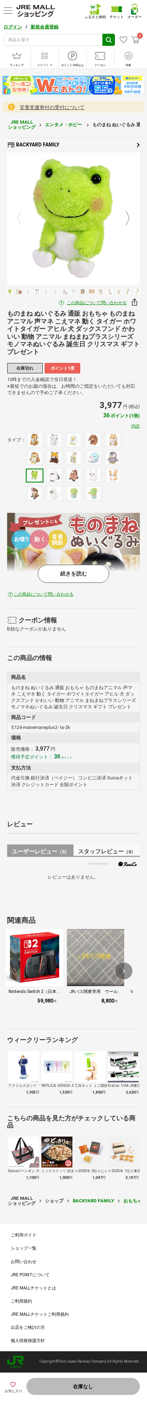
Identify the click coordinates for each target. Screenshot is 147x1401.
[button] (124, 971)
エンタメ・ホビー (64, 124)
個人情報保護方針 (28, 1340)
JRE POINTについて (30, 1274)
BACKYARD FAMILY (37, 144)
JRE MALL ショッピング (22, 124)
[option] (73, 218)
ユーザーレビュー (40, 851)
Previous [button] (23, 218)
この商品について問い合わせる (97, 302)
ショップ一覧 (23, 1248)
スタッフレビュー (107, 851)
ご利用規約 (21, 1301)
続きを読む (73, 573)
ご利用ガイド (23, 1235)
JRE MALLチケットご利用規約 (40, 1314)
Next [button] (123, 218)
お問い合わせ (23, 1261)
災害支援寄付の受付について (52, 107)
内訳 (135, 426)
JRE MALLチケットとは (33, 1287)
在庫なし (83, 1386)
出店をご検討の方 (28, 1327)
